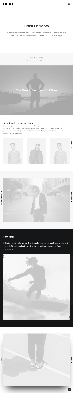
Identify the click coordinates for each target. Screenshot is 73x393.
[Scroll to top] (69, 389)
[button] (68, 4)
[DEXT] (8, 4)
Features (33, 61)
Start (28, 61)
